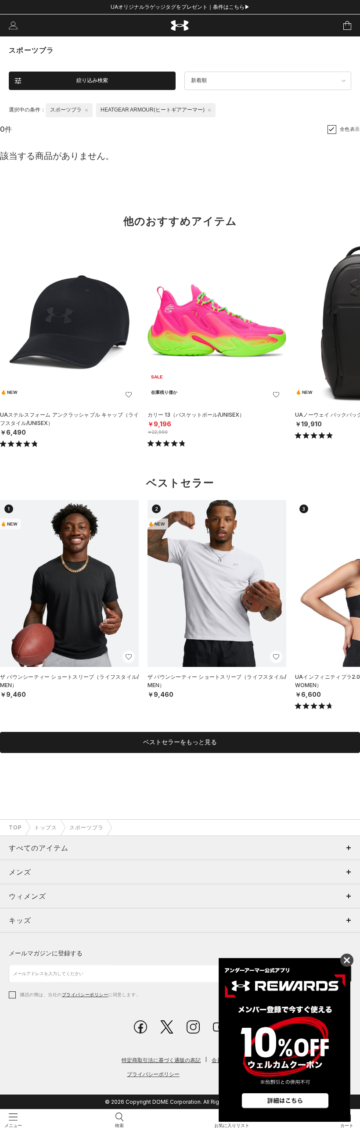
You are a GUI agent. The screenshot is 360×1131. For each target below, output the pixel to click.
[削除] (86, 110)
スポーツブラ (86, 827)
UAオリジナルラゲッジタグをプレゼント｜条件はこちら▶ (180, 7)
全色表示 (350, 129)
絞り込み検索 (92, 80)
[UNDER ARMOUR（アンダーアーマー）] (180, 26)
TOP (15, 827)
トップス (45, 827)
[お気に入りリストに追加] (128, 395)
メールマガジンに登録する (46, 953)
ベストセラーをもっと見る (180, 742)
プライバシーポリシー (85, 994)
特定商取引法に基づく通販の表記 (161, 1060)
